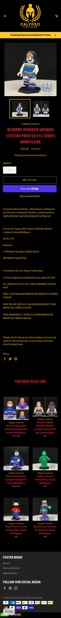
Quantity (7, 163)
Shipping (18, 155)
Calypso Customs (17, 597)
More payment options (30, 196)
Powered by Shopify (33, 597)
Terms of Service (11, 568)
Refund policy (10, 573)
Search (6, 563)
